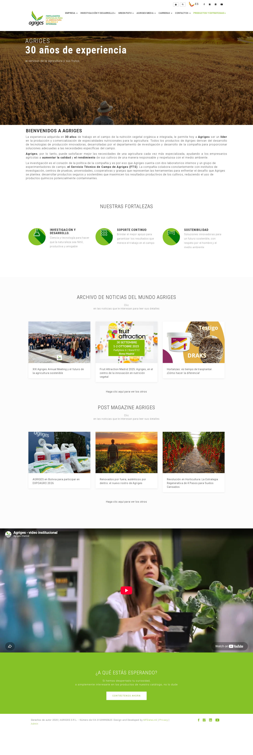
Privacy (163, 720)
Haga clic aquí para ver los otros (126, 391)
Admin (34, 723)
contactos (182, 13)
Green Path (125, 13)
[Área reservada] (176, 4)
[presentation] (3, 71)
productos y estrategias (208, 13)
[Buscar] (183, 4)
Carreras (165, 13)
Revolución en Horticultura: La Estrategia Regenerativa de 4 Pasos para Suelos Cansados (192, 483)
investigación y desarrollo (97, 13)
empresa (70, 13)
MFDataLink (150, 720)
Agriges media (145, 13)
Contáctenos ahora (126, 696)
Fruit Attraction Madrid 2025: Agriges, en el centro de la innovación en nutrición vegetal (126, 373)
